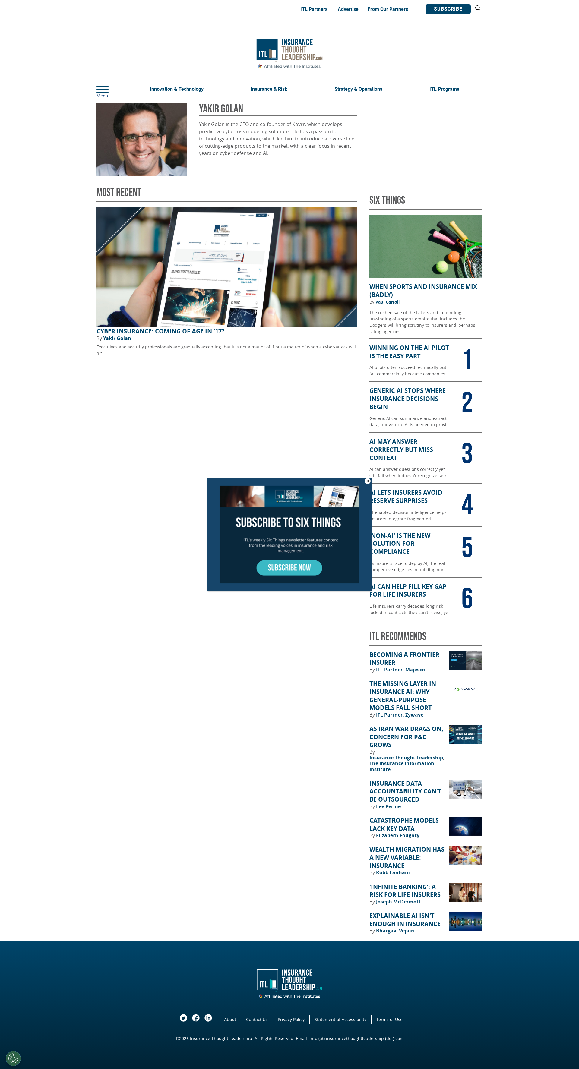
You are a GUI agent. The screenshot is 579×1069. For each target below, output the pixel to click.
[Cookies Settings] (13, 1058)
